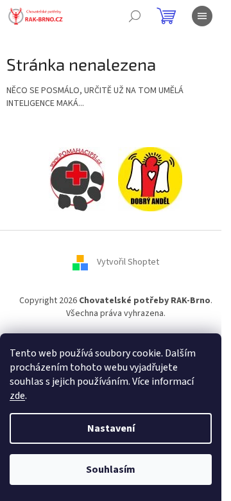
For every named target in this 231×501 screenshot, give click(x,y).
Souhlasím (110, 469)
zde (17, 396)
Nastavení (111, 428)
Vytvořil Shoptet (128, 262)
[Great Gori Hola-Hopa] (77, 179)
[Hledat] (135, 16)
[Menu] (202, 16)
